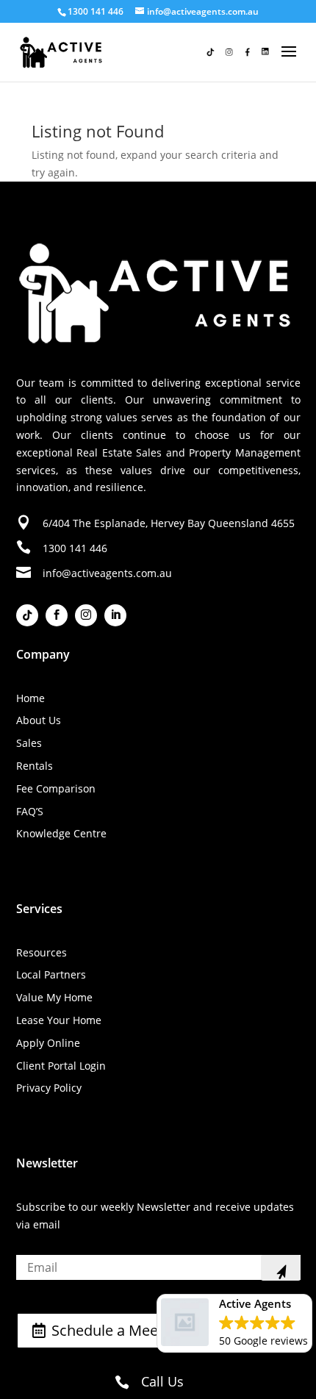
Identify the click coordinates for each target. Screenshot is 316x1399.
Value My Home (54, 997)
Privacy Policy (49, 1088)
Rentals (34, 766)
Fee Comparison (56, 788)
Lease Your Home (58, 1020)
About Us (38, 720)
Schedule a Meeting (117, 1330)
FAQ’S (29, 811)
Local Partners (51, 974)
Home (30, 698)
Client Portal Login (61, 1066)
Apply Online (48, 1043)
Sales (29, 743)
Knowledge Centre (61, 833)
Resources (41, 952)
